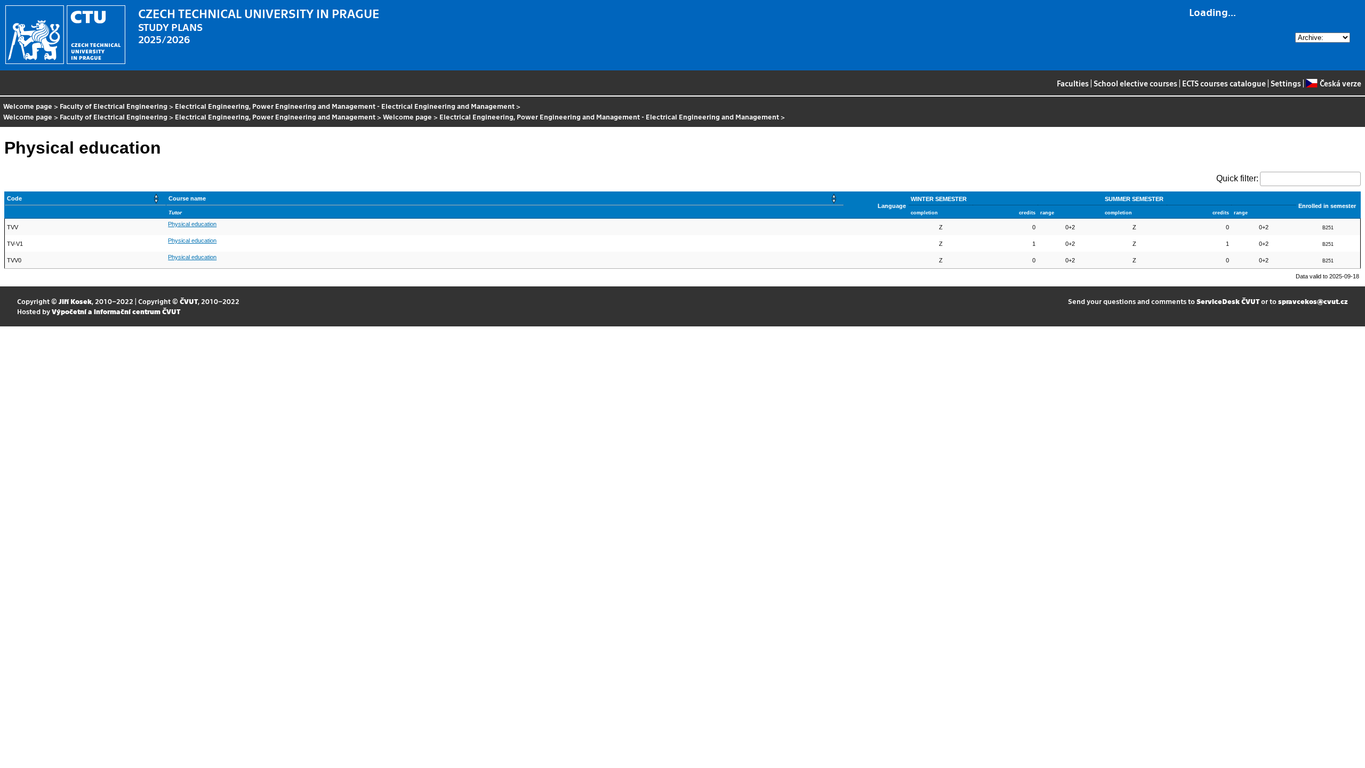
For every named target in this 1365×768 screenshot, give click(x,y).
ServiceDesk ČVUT (1228, 301)
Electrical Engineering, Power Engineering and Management (275, 117)
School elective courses (1135, 83)
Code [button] (14, 198)
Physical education (192, 224)
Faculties (1073, 83)
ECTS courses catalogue (1224, 83)
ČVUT (189, 301)
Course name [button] (187, 198)
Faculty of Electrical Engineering (113, 106)
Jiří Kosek (75, 301)
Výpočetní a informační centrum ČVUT (116, 311)
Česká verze (1340, 83)
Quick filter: (1237, 178)
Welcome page (27, 106)
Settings (1286, 83)
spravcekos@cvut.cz (1313, 301)
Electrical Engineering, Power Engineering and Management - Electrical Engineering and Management (345, 106)
